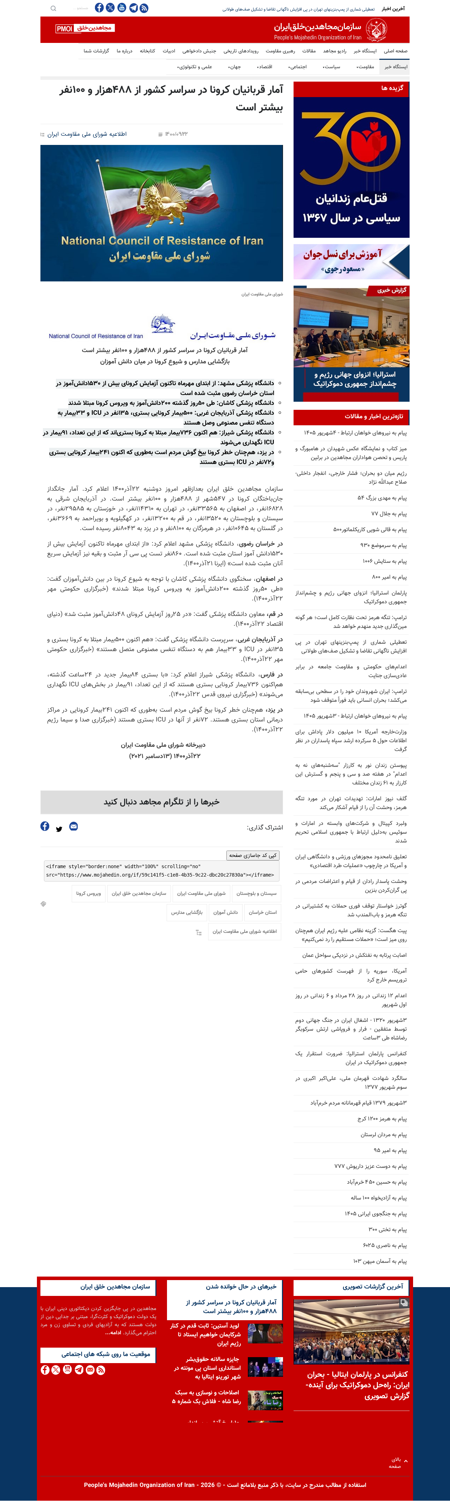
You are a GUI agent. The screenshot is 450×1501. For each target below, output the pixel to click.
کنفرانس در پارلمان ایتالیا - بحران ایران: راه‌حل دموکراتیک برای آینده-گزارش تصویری (358, 1386)
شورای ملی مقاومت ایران (201, 894)
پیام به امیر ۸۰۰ (389, 577)
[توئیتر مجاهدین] (110, 7)
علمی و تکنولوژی (194, 67)
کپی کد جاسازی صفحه (253, 855)
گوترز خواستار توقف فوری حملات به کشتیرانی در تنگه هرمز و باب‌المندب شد (351, 911)
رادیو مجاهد (334, 51)
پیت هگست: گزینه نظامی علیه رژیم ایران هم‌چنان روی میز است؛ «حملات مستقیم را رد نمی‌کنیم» (351, 935)
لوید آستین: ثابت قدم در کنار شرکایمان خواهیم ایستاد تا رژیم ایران (205, 1335)
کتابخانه (147, 51)
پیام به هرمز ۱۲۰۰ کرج (382, 1119)
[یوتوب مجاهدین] (121, 7)
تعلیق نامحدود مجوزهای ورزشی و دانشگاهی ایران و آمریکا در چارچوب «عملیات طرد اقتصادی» (351, 861)
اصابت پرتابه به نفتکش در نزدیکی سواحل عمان (354, 955)
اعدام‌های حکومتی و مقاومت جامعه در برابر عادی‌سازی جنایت (351, 671)
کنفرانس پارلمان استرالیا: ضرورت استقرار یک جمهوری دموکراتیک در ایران (351, 1058)
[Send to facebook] (45, 826)
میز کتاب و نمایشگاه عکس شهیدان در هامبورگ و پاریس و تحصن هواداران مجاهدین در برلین (351, 453)
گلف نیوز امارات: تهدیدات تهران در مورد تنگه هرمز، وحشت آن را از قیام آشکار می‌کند (351, 803)
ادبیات (169, 51)
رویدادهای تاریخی (241, 51)
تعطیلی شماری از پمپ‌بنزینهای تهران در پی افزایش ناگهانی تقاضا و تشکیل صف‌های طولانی (351, 647)
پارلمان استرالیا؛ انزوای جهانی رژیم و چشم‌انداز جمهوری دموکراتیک (351, 597)
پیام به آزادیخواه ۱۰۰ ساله (379, 1198)
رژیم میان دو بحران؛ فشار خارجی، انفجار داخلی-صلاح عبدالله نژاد (351, 478)
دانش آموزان (225, 913)
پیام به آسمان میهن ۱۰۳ (380, 1261)
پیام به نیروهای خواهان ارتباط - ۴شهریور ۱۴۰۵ (355, 433)
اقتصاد (264, 67)
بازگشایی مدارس (186, 913)
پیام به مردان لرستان (384, 1135)
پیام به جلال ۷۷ (389, 514)
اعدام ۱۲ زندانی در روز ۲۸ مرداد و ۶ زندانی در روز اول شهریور (351, 1000)
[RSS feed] (144, 8)
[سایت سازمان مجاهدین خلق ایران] (225, 30)
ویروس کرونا (88, 894)
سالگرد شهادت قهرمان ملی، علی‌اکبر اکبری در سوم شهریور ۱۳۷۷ (351, 1083)
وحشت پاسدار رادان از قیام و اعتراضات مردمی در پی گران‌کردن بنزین (351, 886)
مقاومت (365, 67)
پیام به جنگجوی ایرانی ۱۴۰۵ (376, 1214)
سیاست (331, 67)
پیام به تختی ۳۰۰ (387, 1230)
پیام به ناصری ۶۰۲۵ (385, 1245)
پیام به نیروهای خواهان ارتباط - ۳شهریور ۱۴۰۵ (355, 716)
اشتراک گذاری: (265, 828)
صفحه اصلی (395, 51)
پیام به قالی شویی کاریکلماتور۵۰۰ (370, 530)
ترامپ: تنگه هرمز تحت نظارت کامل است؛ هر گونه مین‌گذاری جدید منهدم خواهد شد (351, 622)
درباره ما (125, 51)
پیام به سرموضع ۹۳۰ (383, 545)
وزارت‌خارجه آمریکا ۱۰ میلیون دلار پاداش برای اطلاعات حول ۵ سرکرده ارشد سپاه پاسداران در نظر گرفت (351, 741)
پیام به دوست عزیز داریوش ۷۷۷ (370, 1166)
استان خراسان (263, 913)
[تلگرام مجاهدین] (133, 8)
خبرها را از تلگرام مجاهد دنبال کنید (162, 802)
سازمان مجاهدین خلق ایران (139, 894)
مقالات (309, 51)
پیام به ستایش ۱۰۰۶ (385, 561)
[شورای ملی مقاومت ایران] (161, 213)
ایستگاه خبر (365, 51)
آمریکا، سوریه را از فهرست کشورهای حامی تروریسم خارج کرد (351, 976)
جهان (234, 67)
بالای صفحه (396, 1461)
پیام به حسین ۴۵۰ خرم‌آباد (377, 1182)
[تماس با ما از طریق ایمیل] (90, 1370)
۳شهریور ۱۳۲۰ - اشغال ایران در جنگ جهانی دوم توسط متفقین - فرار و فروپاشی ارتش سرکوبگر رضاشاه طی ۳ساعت (351, 1029)
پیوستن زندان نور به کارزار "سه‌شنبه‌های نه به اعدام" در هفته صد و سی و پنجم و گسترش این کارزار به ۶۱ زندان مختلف (351, 774)
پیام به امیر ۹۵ (390, 1150)
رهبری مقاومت (280, 51)
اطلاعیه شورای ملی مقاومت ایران (87, 134)
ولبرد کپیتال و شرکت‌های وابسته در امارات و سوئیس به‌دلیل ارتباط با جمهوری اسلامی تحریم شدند (351, 832)
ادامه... (113, 1333)
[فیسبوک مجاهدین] (99, 7)
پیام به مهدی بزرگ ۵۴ (382, 498)
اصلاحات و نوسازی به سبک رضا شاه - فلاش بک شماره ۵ (206, 1397)
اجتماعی (297, 67)
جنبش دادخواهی (199, 51)
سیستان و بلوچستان (257, 894)
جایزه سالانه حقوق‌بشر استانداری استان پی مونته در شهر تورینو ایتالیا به (207, 1368)
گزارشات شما (96, 51)
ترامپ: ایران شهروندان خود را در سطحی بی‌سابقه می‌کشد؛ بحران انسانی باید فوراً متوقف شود (297, 9)
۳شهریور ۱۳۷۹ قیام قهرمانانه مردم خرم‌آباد (358, 1103)
